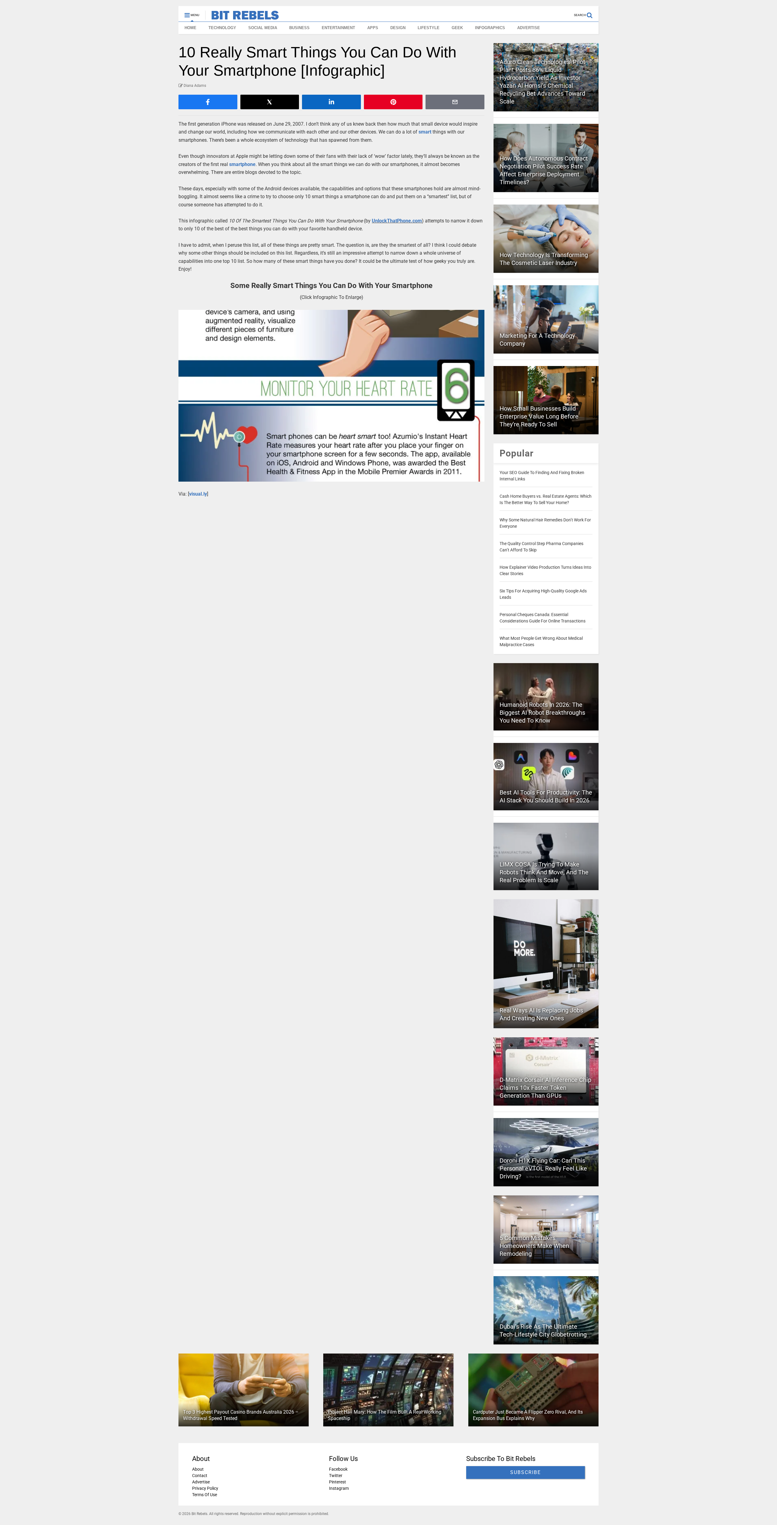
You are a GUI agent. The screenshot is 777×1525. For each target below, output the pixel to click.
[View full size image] (331, 396)
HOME (190, 27)
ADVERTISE (528, 27)
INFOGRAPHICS (490, 27)
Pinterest (337, 1481)
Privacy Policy (205, 1488)
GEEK (457, 27)
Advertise (201, 1481)
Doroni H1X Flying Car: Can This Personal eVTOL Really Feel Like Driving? (543, 1168)
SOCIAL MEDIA (262, 27)
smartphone (242, 164)
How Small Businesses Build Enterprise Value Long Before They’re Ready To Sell (539, 416)
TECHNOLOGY (222, 27)
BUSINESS (299, 27)
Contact (199, 1475)
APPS (372, 27)
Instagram (339, 1488)
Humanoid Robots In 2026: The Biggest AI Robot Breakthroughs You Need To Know (542, 712)
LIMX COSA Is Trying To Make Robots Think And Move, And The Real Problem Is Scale (544, 872)
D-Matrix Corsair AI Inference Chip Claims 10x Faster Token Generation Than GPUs (545, 1087)
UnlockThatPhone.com (397, 221)
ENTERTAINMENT (338, 27)
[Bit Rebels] (242, 17)
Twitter (335, 1475)
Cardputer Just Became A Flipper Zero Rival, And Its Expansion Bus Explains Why (528, 1415)
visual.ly (198, 494)
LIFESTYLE (428, 27)
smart (425, 132)
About (198, 1469)
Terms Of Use (204, 1494)
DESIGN (397, 27)
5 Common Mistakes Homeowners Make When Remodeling (534, 1245)
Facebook (338, 1469)
